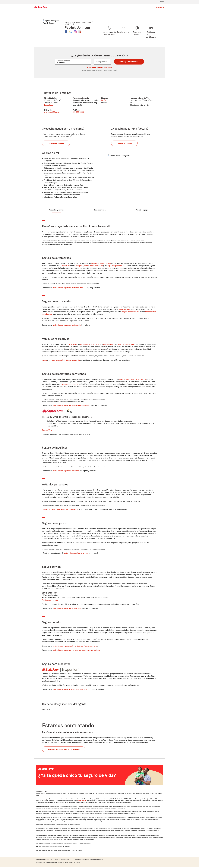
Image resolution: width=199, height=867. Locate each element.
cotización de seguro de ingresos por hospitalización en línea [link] (76, 650)
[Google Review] (70, 31)
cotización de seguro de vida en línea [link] (67, 608)
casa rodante (72, 344)
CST (146, 98)
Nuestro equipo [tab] (142, 210)
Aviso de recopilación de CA (63, 859)
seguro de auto (124, 309)
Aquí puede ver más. (50, 600)
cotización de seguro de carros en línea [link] (68, 288)
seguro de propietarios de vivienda (132, 379)
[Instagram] (75, 31)
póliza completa (82, 800)
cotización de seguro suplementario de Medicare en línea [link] (75, 646)
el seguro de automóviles (101, 263)
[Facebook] (66, 31)
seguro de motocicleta (130, 312)
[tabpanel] (99, 102)
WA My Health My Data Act (44, 859)
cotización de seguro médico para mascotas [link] (70, 689)
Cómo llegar (49, 105)
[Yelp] (79, 31)
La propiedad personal (69, 384)
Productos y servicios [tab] (56, 210)
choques (79, 266)
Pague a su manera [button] (124, 143)
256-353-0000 (78, 112)
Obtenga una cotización (129, 62)
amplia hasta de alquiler (93, 266)
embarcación (108, 344)
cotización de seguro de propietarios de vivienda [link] (71, 405)
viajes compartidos (114, 266)
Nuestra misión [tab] (100, 210)
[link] (123, 34)
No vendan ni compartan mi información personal (89, 859)
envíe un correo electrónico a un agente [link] (64, 360)
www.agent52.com (51, 112)
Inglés (103, 100)
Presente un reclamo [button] (56, 143)
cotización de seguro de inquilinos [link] (66, 471)
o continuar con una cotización (99, 67)
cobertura (66, 266)
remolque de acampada (89, 344)
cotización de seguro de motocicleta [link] (67, 325)
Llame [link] (44, 360)
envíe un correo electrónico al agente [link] (63, 509)
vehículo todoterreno (126, 344)
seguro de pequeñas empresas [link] (76, 553)
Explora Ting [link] (47, 430)
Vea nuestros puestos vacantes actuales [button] (63, 749)
